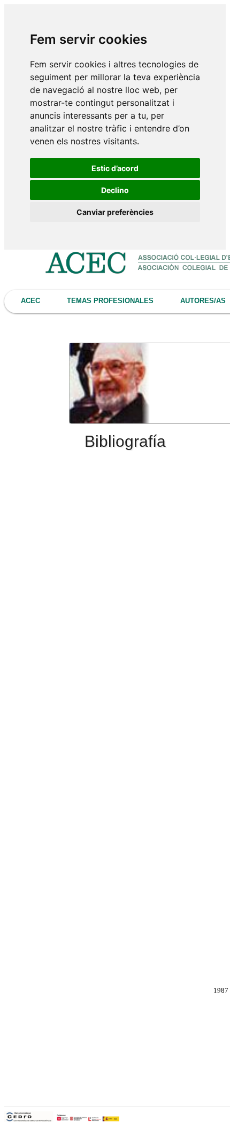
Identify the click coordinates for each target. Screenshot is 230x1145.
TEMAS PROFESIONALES (110, 301)
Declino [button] (115, 190)
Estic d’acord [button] (115, 168)
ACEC (30, 301)
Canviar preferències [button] (115, 211)
